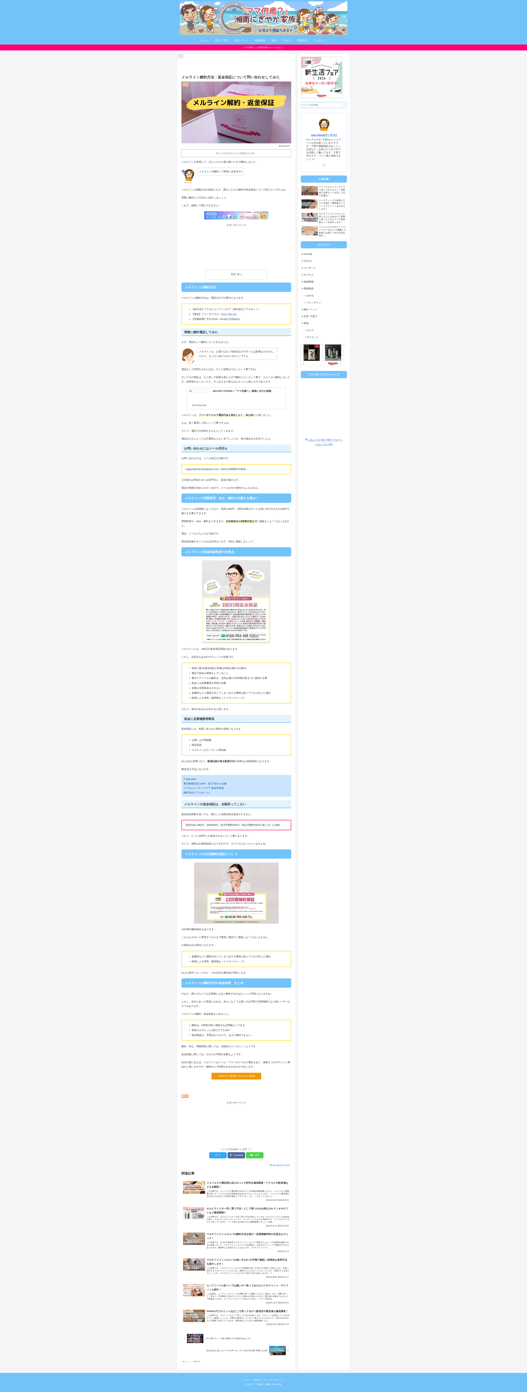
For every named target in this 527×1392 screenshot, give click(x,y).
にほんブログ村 (324, 444)
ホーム (247, 1380)
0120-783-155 (229, 314)
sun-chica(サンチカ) (324, 135)
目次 (233, 274)
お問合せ (257, 1380)
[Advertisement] (236, 65)
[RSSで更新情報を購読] (324, 165)
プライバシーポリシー (273, 1380)
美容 (186, 1096)
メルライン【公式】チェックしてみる (236, 1076)
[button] (344, 105)
